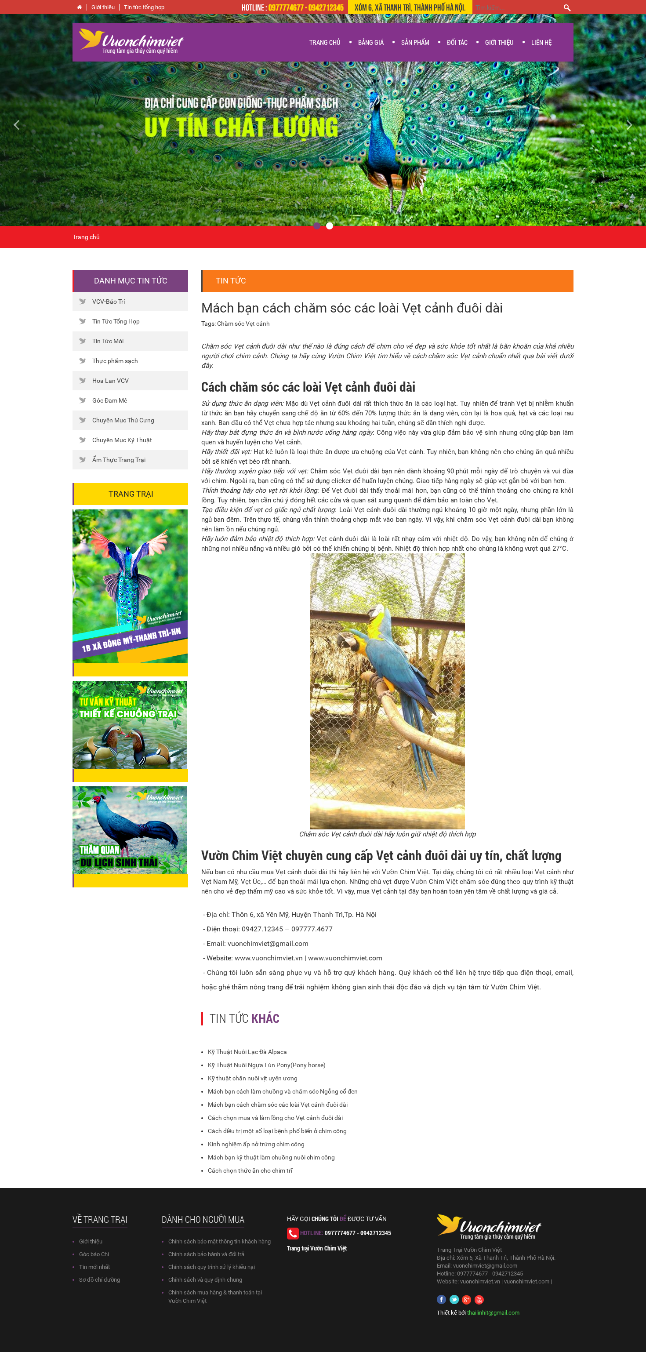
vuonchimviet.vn (480, 1281)
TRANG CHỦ (325, 42)
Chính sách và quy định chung (205, 1279)
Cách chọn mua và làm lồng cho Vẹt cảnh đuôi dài (275, 1117)
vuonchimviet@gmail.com (485, 1265)
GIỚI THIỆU (499, 42)
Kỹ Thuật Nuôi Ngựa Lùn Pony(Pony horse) (267, 1065)
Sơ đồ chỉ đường (99, 1279)
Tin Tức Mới (107, 341)
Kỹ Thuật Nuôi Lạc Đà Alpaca (247, 1051)
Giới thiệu (103, 7)
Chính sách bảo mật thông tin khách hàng (219, 1241)
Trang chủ (86, 236)
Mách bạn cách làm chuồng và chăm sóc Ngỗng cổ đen (283, 1091)
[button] (48, 120)
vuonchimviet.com (526, 1281)
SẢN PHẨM (415, 42)
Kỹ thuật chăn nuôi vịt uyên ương (253, 1078)
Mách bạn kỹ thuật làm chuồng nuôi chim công (271, 1157)
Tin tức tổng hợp (144, 7)
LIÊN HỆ (541, 42)
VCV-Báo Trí (108, 301)
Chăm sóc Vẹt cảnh (243, 323)
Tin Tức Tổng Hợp (116, 321)
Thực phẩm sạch (115, 360)
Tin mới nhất (94, 1267)
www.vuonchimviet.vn (269, 958)
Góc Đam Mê (109, 400)
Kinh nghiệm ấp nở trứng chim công (256, 1144)
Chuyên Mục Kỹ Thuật (122, 439)
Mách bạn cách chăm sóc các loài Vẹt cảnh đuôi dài (278, 1104)
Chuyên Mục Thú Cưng (123, 420)
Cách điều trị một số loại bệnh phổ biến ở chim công (277, 1130)
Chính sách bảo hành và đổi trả (206, 1254)
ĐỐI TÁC (457, 42)
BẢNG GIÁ (371, 42)
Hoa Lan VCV (110, 380)
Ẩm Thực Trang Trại (118, 459)
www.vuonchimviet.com (345, 958)
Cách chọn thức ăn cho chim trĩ (250, 1170)
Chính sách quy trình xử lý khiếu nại (211, 1267)
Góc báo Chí (94, 1254)
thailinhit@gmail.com (493, 1312)
